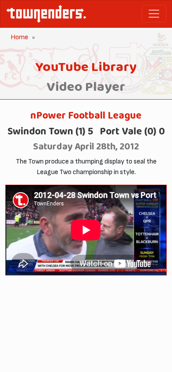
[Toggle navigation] (154, 13)
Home (19, 37)
